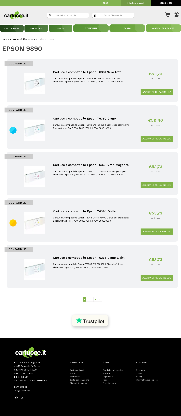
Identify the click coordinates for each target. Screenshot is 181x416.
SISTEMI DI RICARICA (163, 28)
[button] (167, 15)
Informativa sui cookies (147, 380)
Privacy (139, 376)
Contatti (139, 373)
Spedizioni (108, 373)
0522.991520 (166, 3)
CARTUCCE (36, 28)
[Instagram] (22, 397)
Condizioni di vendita (113, 370)
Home (6, 39)
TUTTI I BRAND (12, 28)
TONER (60, 28)
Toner (72, 373)
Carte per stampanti (79, 380)
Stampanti (75, 376)
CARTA (127, 28)
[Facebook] (16, 397)
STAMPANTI (91, 28)
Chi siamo (140, 370)
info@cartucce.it (135, 3)
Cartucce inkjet (77, 370)
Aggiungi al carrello (156, 92)
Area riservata (109, 383)
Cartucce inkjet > (20, 39)
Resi (105, 380)
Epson (32, 39)
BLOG (105, 3)
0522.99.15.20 (20, 387)
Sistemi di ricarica (78, 383)
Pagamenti (108, 376)
